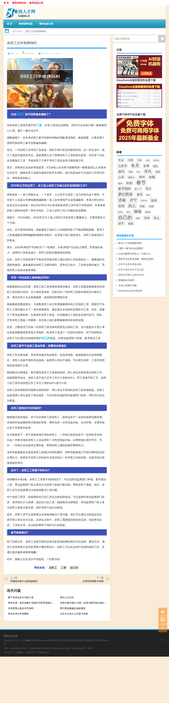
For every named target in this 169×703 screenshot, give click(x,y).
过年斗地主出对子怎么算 (131, 269)
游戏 (154, 200)
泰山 (148, 195)
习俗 (139, 160)
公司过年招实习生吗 (93, 581)
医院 (155, 166)
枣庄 (148, 188)
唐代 (121, 171)
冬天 (135, 165)
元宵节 (122, 166)
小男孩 (162, 639)
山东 (121, 177)
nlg (17, 53)
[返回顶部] (162, 628)
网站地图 (79, 640)
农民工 (20, 114)
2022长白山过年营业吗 (130, 290)
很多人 (131, 177)
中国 (130, 160)
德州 (142, 177)
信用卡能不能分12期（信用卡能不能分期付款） (84, 602)
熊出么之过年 (67, 597)
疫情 (121, 205)
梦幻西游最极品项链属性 (72, 608)
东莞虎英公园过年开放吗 (21, 608)
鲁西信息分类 (36, 2)
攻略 (152, 177)
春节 (141, 182)
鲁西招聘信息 (19, 2)
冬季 (146, 166)
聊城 (137, 211)
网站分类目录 (54, 640)
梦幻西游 (125, 194)
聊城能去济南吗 (126, 280)
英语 (138, 218)
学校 (130, 171)
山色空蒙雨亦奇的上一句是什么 (134, 253)
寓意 (157, 171)
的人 (132, 205)
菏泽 (147, 218)
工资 (39, 125)
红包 (120, 211)
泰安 (140, 194)
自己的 (45, 338)
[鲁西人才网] (21, 6)
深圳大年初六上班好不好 (131, 274)
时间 (129, 183)
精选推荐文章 (67, 640)
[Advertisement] (84, 680)
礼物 (151, 206)
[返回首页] (162, 611)
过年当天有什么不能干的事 (74, 613)
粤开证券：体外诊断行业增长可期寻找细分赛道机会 (32, 602)
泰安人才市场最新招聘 (129, 243)
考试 (128, 212)
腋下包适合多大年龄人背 (21, 597)
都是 (130, 223)
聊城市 (148, 212)
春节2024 (17, 31)
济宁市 (144, 200)
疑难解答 (88, 640)
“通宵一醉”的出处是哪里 (130, 248)
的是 (142, 206)
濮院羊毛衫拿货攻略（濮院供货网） (136, 258)
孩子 (138, 172)
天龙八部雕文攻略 (127, 285)
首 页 (6, 2)
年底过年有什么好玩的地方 (24, 581)
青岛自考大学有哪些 (18, 613)
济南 (122, 199)
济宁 (133, 199)
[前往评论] (162, 620)
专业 (121, 160)
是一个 (138, 188)
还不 (121, 223)
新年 (120, 183)
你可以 (156, 160)
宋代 (148, 171)
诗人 (156, 217)
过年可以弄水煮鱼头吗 (129, 264)
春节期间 (124, 188)
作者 (148, 160)
